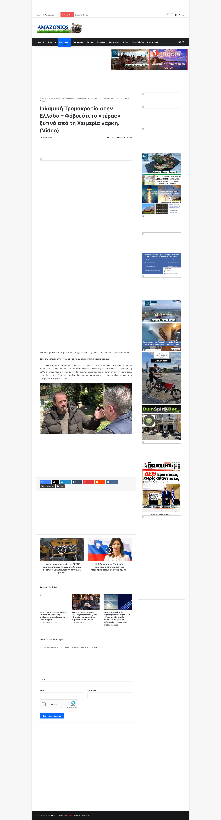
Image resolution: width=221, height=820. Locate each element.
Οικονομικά (78, 42)
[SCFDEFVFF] (161, 274)
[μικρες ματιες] (161, 517)
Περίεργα (101, 42)
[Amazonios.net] (59, 28)
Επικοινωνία (153, 42)
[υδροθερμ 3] (161, 277)
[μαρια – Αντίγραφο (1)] (161, 217)
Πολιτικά (51, 42)
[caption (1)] (161, 321)
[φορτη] (161, 130)
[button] (86, 408)
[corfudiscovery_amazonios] (168, 59)
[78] (161, 213)
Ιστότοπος (91, 690)
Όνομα (43, 680)
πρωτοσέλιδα (157, 514)
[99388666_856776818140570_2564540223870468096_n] (161, 404)
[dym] (161, 412)
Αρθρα (125, 42)
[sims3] (161, 440)
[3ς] (161, 443)
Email (43, 690)
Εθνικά (90, 42)
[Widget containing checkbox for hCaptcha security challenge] (59, 704)
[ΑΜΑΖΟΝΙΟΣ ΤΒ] (161, 108)
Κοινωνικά (64, 42)
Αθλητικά (113, 42)
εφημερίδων (167, 514)
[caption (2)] (161, 173)
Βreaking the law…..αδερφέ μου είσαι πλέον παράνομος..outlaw (100, 15)
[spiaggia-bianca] (130, 59)
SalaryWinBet (138, 42)
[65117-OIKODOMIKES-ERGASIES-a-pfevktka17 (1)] (161, 350)
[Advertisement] (110, 6)
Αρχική (40, 42)
